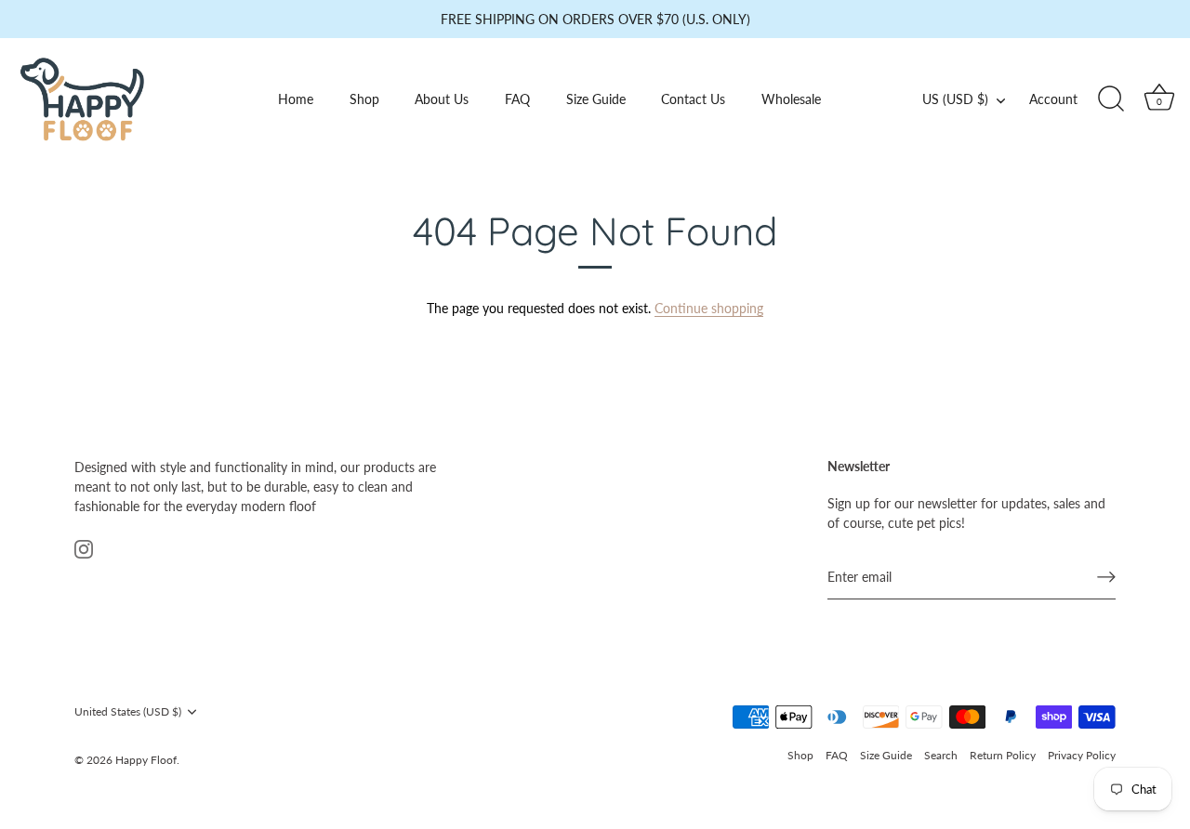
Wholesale (791, 99)
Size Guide (596, 99)
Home (295, 99)
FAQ (517, 99)
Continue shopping (708, 308)
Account (1053, 99)
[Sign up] (1106, 577)
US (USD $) (955, 99)
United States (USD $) (127, 711)
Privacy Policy (1082, 755)
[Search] (1111, 99)
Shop (364, 99)
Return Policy (1003, 755)
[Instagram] (83, 548)
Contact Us (693, 99)
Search (941, 755)
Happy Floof (146, 760)
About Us (442, 99)
